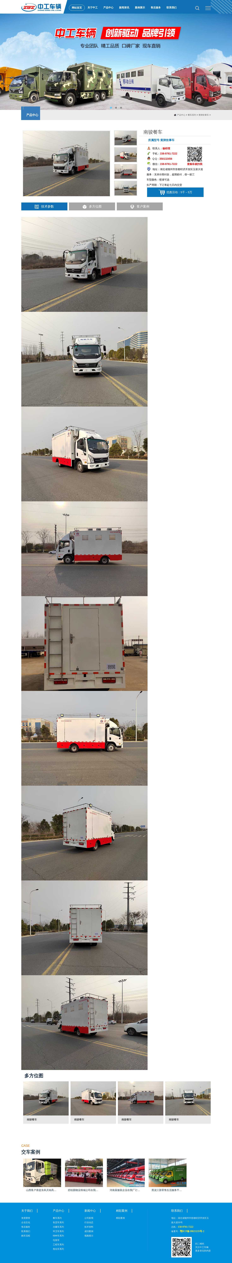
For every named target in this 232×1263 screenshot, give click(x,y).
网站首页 (77, 7)
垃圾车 (56, 1240)
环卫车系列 (58, 1231)
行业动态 (88, 1222)
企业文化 (25, 1222)
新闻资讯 (124, 7)
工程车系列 (58, 1244)
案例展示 (140, 7)
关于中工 (93, 7)
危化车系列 (58, 1249)
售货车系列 (58, 1222)
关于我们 (27, 1210)
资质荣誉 (25, 1218)
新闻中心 (90, 1210)
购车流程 (25, 1235)
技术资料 (88, 1227)
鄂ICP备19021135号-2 (192, 1231)
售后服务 (156, 7)
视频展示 (88, 1235)
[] (46, 1098)
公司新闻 (88, 1218)
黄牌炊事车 (204, 115)
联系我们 (172, 7)
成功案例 (88, 1231)
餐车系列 (192, 115)
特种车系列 (58, 1235)
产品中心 (108, 7)
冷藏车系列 (58, 1227)
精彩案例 (121, 1210)
